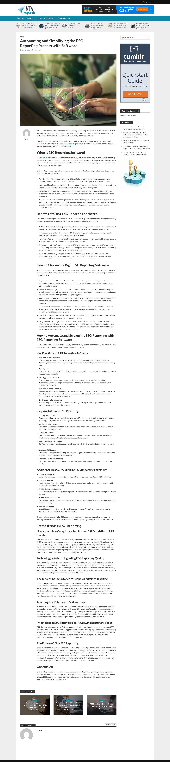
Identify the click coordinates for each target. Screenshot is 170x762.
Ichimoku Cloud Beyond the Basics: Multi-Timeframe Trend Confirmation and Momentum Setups (52, 26)
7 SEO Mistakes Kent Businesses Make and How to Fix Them (102, 705)
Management (49, 18)
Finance (39, 18)
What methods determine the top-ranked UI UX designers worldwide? (120, 25)
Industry (29, 18)
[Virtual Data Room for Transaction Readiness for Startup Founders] (18, 25)
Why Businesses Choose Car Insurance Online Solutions (74, 25)
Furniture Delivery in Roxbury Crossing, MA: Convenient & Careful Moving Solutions (143, 26)
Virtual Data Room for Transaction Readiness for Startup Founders (29, 25)
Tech (22, 37)
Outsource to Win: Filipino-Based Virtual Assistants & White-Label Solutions (68, 705)
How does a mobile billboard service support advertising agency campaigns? (98, 26)
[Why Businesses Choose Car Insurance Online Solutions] (64, 25)
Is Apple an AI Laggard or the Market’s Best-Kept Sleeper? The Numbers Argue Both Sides (35, 705)
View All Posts (110, 724)
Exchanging (61, 18)
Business (20, 18)
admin (26, 139)
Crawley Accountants (128, 116)
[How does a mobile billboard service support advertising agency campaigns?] (87, 26)
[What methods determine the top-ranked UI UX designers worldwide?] (110, 25)
